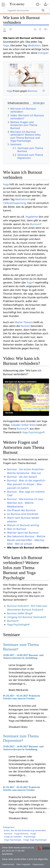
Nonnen (25, 326)
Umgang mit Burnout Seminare (25, 617)
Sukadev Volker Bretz (23, 424)
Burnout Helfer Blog (19, 613)
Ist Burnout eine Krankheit (22, 514)
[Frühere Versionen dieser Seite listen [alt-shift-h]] (40, 29)
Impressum (38, 864)
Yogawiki (16, 4)
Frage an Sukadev (13, 836)
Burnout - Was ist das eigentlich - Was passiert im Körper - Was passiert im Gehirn (26, 484)
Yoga (6, 45)
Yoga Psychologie (32, 432)
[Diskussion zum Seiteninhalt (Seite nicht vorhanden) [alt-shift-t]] (10, 29)
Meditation (34, 45)
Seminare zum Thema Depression (21, 738)
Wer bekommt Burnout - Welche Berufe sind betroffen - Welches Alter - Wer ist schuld (26, 540)
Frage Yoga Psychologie (35, 839)
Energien (43, 53)
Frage (33, 833)
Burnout (32, 90)
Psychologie (30, 836)
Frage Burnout (21, 833)
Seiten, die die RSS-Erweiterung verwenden (25, 830)
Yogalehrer (31, 216)
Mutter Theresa (24, 322)
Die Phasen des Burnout (21, 510)
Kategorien (8, 827)
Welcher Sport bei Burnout (22, 532)
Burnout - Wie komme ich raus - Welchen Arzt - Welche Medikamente (26, 502)
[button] (26, 397)
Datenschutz (8, 864)
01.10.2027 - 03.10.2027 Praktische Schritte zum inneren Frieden (21, 697)
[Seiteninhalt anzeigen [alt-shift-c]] (4, 29)
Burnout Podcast (17, 606)
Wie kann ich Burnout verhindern (21, 381)
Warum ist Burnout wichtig (23, 525)
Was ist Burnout (16, 529)
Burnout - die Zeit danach (22, 476)
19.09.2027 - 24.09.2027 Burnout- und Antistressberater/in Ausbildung (23, 656)
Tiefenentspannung (14, 203)
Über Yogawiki (23, 864)
